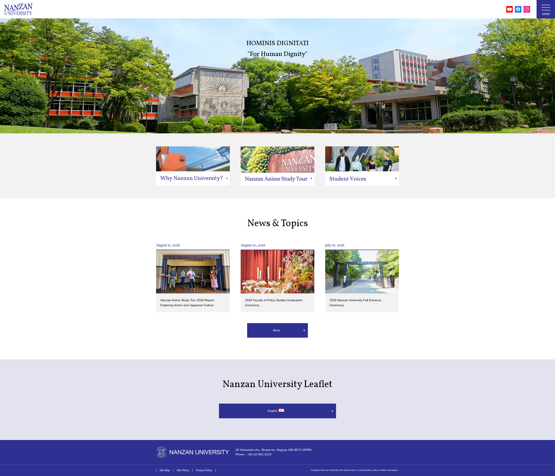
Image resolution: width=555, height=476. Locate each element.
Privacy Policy (204, 470)
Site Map (165, 470)
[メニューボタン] (546, 9)
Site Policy (183, 470)
